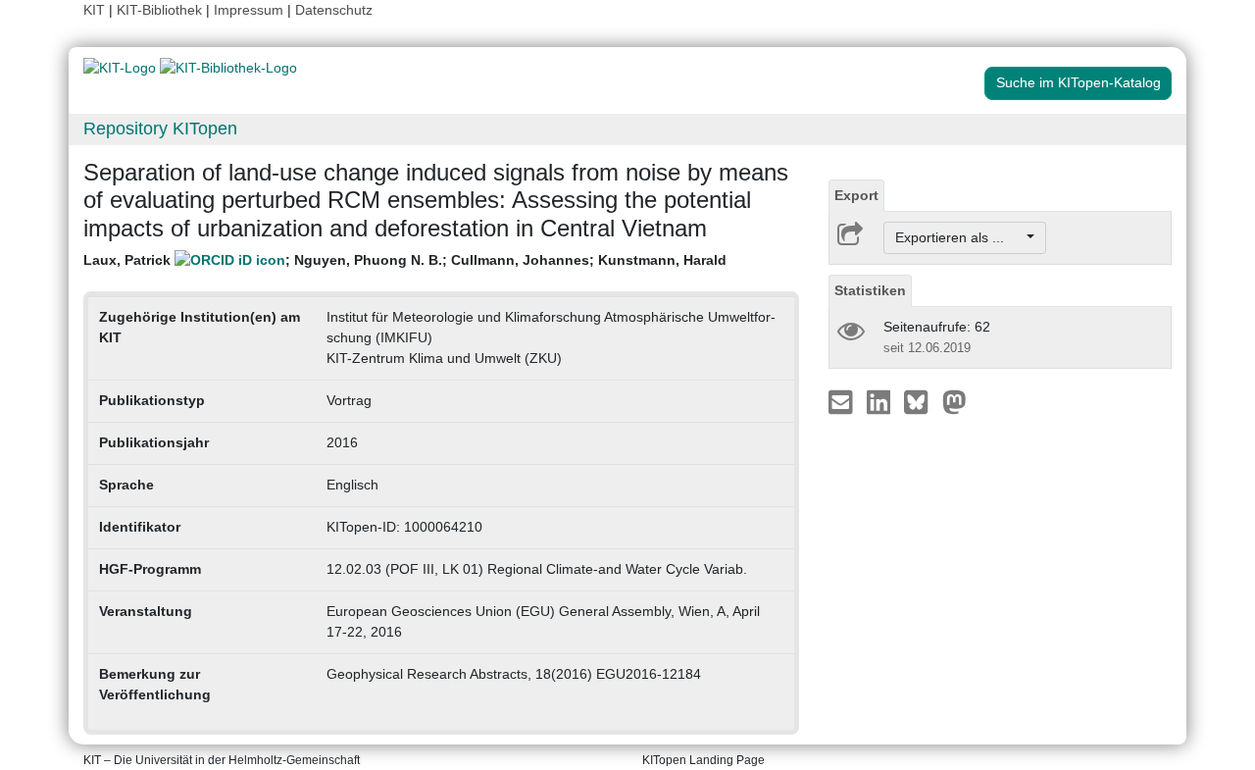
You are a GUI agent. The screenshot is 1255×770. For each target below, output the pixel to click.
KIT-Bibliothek (161, 10)
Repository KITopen (160, 128)
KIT (94, 10)
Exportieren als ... (959, 237)
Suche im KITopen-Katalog (1078, 82)
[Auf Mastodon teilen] (954, 401)
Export (856, 195)
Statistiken (870, 290)
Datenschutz (334, 10)
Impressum (248, 10)
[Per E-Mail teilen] (842, 401)
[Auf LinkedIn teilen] (881, 401)
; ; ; (405, 260)
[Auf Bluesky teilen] (921, 401)
